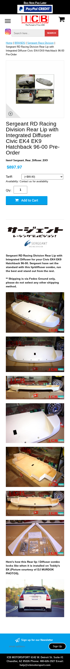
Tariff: (9, 176)
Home (9, 42)
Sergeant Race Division (40, 42)
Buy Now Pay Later (35, 2)
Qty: (8, 190)
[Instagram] (8, 31)
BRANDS (20, 42)
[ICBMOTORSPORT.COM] (35, 20)
